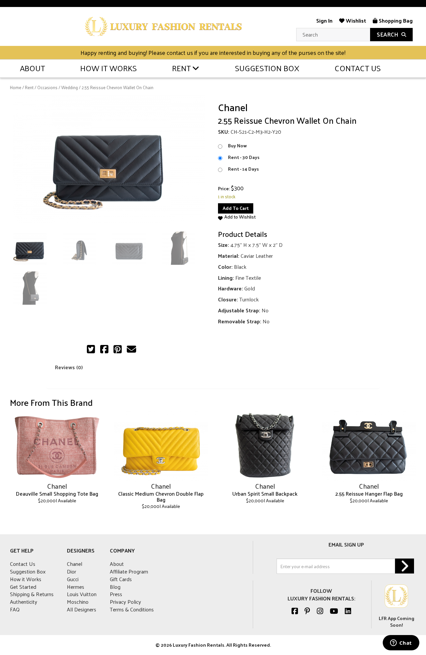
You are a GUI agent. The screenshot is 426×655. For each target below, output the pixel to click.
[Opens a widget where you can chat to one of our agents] (400, 643)
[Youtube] (333, 610)
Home (15, 87)
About (32, 68)
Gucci (73, 579)
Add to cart (236, 208)
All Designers (81, 609)
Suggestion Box (267, 68)
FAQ (15, 609)
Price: (224, 188)
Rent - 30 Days (244, 157)
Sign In (324, 20)
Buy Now (237, 145)
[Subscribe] (404, 566)
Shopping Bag (395, 20)
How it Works (108, 68)
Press (116, 594)
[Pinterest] (307, 610)
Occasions (47, 87)
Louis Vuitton (82, 594)
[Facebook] (294, 610)
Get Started (23, 586)
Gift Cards (121, 579)
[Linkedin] (347, 610)
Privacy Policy (125, 601)
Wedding (69, 87)
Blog (115, 586)
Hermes (75, 586)
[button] (237, 217)
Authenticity (23, 601)
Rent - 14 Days (243, 169)
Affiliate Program (129, 571)
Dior (71, 571)
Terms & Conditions (132, 609)
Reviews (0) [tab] (69, 367)
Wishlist (355, 20)
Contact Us (357, 68)
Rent (181, 68)
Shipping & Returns (32, 594)
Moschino (78, 601)
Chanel (74, 564)
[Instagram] (320, 610)
